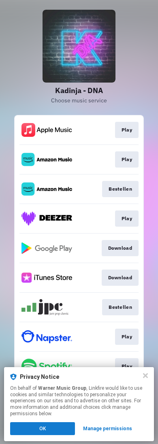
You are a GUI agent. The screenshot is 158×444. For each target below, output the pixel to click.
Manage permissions (107, 428)
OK (42, 428)
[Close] (145, 375)
